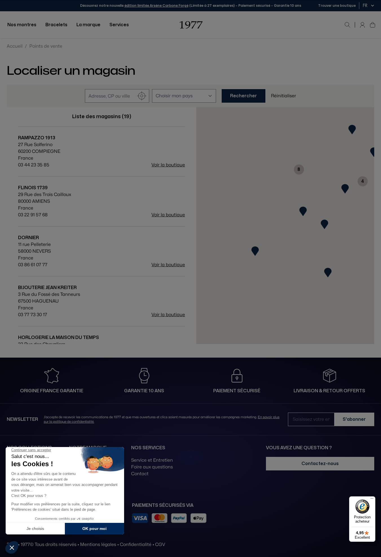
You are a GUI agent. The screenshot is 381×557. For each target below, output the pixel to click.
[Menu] (372, 499)
